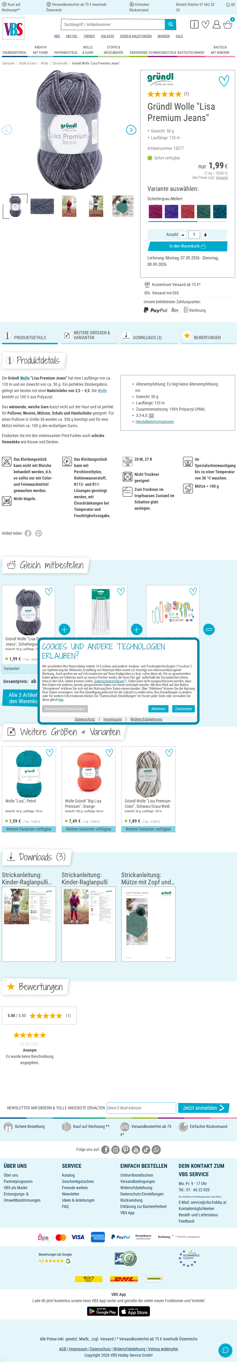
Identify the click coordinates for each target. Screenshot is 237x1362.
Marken (164, 36)
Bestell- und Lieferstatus (198, 1214)
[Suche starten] (170, 24)
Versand (222, 177)
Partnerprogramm (18, 1181)
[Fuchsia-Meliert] (155, 211)
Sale (179, 36)
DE (233, 5)
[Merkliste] (205, 24)
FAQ (65, 1206)
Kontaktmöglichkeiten (196, 1208)
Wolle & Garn (27, 63)
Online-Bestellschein (136, 1175)
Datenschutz (85, 719)
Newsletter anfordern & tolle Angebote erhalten (56, 1107)
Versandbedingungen (137, 1181)
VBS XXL (72, 36)
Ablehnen (158, 708)
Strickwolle (60, 63)
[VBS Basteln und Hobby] (13, 28)
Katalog (68, 1175)
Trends (89, 36)
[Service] (194, 24)
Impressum (112, 719)
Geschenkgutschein (78, 1181)
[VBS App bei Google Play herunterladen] (103, 1310)
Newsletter (70, 1193)
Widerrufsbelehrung (136, 1187)
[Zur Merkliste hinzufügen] (224, 81)
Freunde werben (75, 1187)
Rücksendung (131, 1200)
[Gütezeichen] (125, 1258)
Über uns (11, 1175)
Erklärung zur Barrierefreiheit (143, 1206)
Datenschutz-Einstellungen (142, 1193)
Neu (57, 36)
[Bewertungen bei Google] (55, 1258)
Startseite (8, 63)
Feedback (186, 1221)
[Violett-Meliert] (171, 211)
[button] (7, 130)
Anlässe (107, 36)
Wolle (44, 63)
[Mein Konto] (216, 24)
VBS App (127, 1212)
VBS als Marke (15, 1187)
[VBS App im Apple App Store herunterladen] (134, 1310)
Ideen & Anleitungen (136, 36)
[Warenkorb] (227, 24)
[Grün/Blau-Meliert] (220, 211)
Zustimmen (183, 708)
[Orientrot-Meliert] (187, 211)
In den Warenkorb (184, 246)
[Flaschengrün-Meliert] (203, 211)
